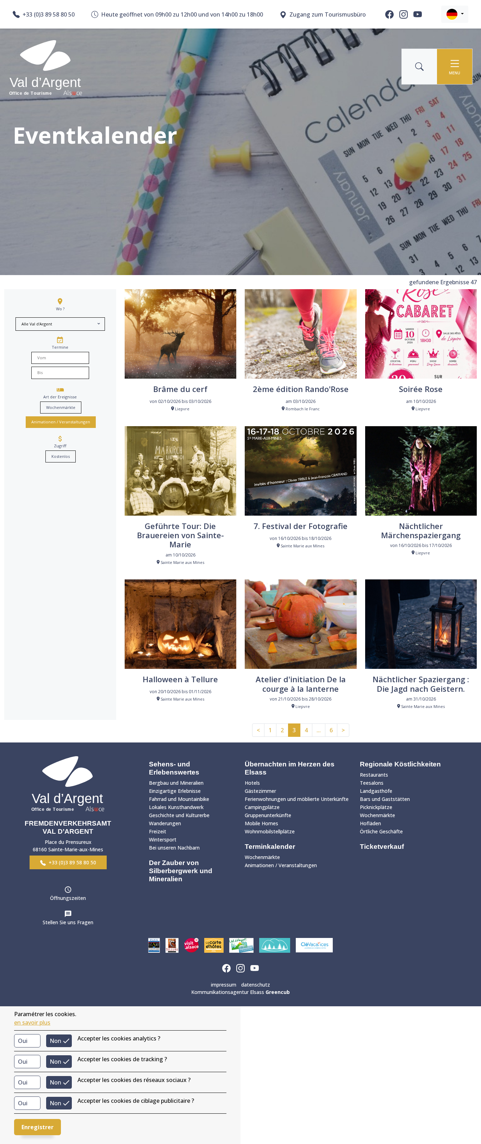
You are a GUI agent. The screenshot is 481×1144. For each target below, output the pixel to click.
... (319, 730)
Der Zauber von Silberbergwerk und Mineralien (180, 871)
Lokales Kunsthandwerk (176, 807)
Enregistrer (37, 1127)
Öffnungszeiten (68, 898)
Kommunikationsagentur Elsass (240, 992)
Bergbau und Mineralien (176, 782)
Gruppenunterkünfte (268, 815)
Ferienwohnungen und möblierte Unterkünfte (297, 799)
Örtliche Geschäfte (381, 831)
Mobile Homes (261, 823)
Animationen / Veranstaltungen (60, 421)
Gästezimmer (260, 791)
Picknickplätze (376, 807)
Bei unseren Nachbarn (174, 847)
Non (55, 1041)
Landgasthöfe (376, 791)
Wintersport (162, 839)
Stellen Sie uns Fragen (68, 922)
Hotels (252, 782)
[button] (454, 14)
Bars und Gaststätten (385, 799)
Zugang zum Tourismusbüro (327, 14)
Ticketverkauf (382, 846)
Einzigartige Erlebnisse (175, 791)
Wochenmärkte (60, 407)
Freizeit (157, 831)
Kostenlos (60, 456)
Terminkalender (270, 846)
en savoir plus (32, 1022)
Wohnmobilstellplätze (270, 831)
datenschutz (255, 984)
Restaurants (374, 774)
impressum (223, 984)
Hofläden (370, 823)
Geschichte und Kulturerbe (179, 815)
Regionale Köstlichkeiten (400, 764)
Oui (22, 1041)
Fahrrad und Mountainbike (179, 799)
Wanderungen (165, 823)
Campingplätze (262, 807)
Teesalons (371, 782)
